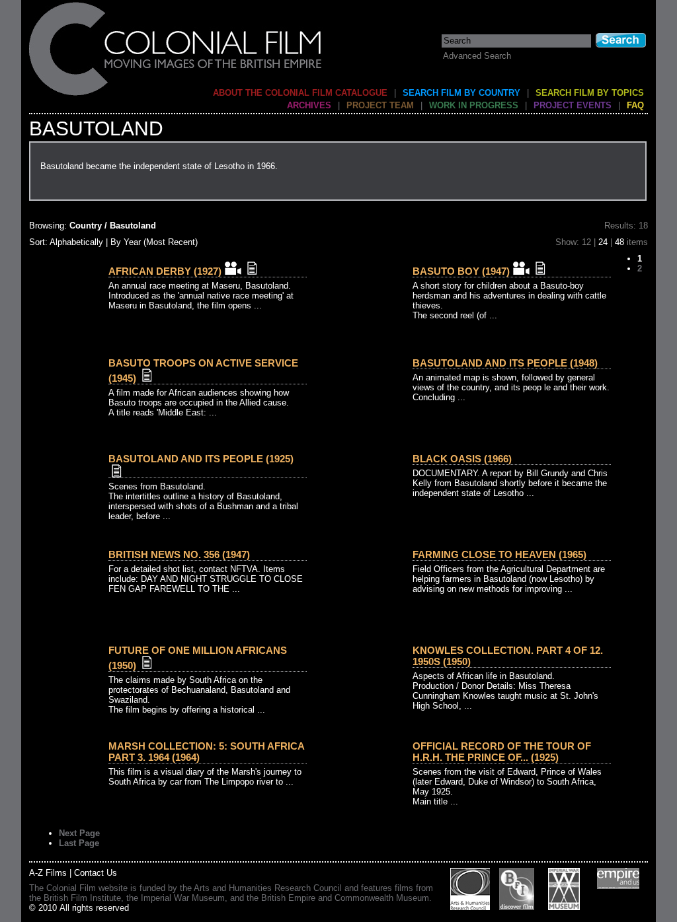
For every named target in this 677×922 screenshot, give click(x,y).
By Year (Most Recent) (154, 242)
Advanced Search (477, 56)
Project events (573, 105)
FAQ (635, 105)
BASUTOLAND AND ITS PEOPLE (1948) (505, 363)
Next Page (79, 833)
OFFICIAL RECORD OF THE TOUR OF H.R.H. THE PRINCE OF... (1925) (502, 751)
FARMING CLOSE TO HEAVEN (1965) (499, 554)
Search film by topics (590, 93)
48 (619, 242)
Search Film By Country (461, 93)
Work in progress (473, 105)
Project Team (380, 105)
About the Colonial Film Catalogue (300, 93)
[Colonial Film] (176, 95)
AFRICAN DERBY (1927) (164, 271)
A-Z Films (48, 873)
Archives (309, 105)
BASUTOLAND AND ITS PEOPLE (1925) (201, 458)
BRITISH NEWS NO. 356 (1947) (179, 554)
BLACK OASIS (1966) (462, 458)
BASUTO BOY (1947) (461, 271)
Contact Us (95, 873)
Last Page (79, 843)
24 (603, 242)
